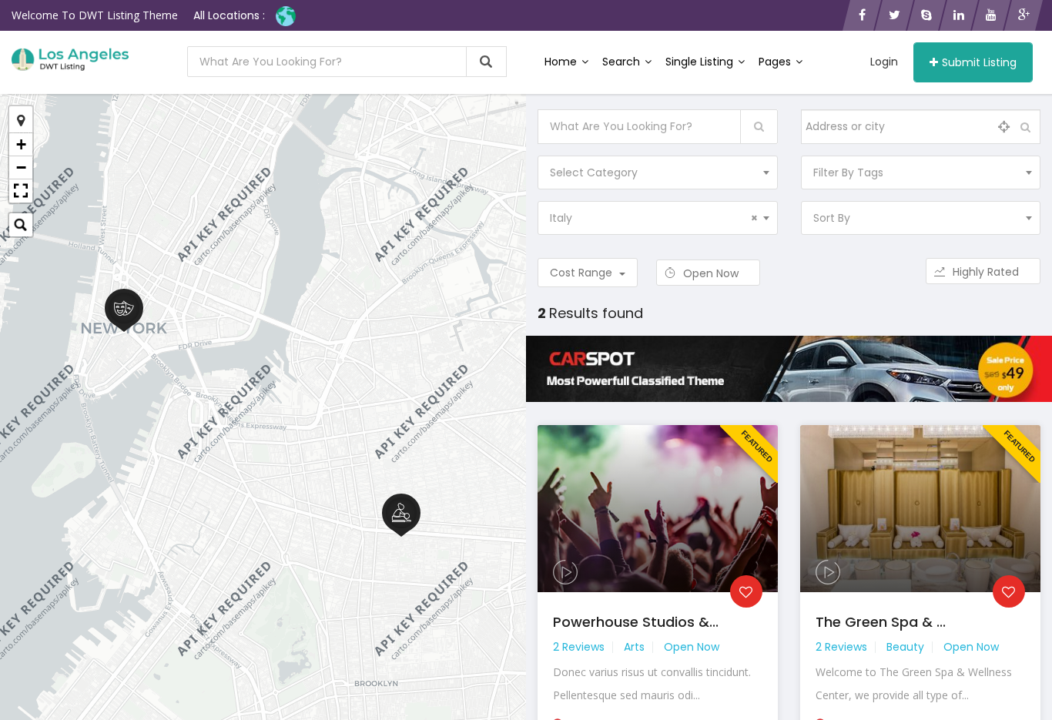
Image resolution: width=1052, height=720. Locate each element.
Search (622, 61)
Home (562, 61)
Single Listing (700, 61)
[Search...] (20, 224)
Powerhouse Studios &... (636, 621)
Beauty (905, 647)
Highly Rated (987, 272)
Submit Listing (979, 62)
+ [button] (21, 144)
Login (884, 61)
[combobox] (658, 172)
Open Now (712, 273)
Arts (634, 647)
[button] (20, 191)
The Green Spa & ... (881, 621)
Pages (776, 61)
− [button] (21, 167)
